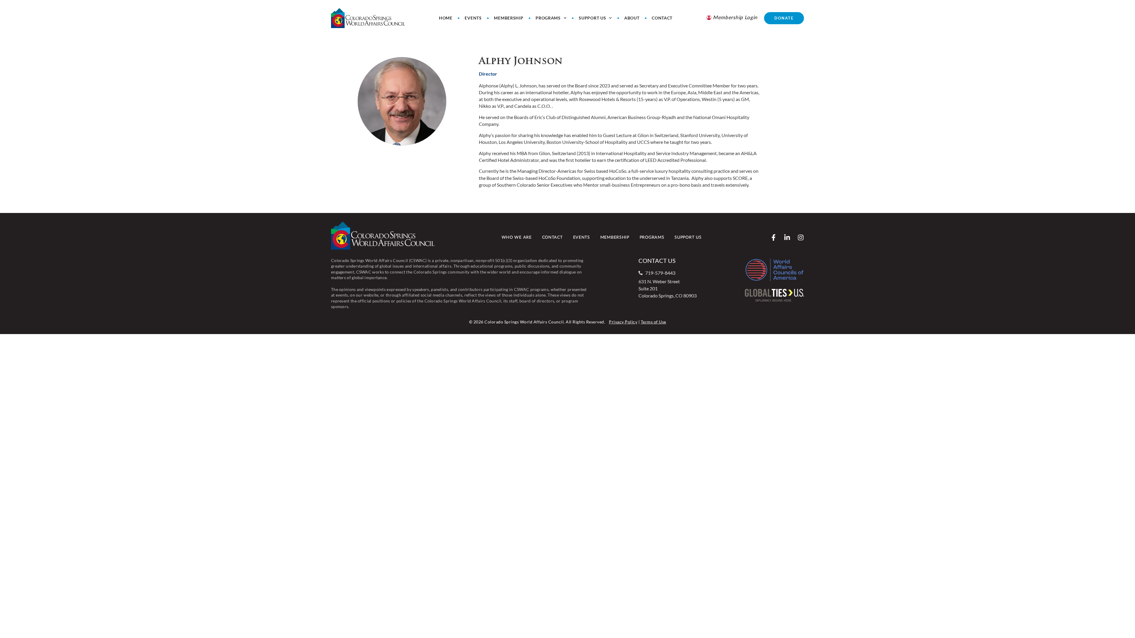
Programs (548, 17)
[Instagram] (800, 237)
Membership (508, 17)
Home (446, 17)
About (632, 17)
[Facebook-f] (773, 237)
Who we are (517, 237)
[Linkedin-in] (787, 237)
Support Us (592, 17)
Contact (662, 17)
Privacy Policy (623, 321)
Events (473, 17)
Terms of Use (653, 321)
